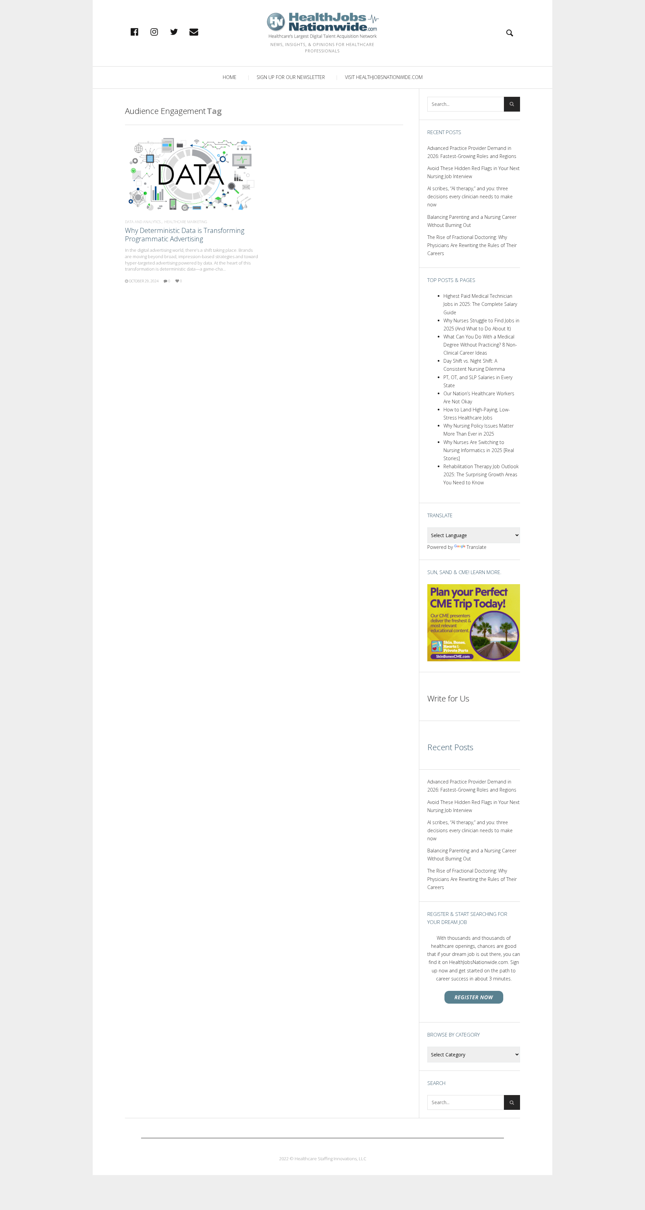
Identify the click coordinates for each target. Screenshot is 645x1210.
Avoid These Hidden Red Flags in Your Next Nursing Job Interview (473, 172)
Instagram (161, 32)
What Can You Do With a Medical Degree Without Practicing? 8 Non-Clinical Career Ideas (480, 344)
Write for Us (448, 698)
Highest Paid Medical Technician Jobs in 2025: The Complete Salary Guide (480, 304)
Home (229, 77)
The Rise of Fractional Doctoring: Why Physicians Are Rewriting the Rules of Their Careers (472, 245)
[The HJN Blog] (322, 25)
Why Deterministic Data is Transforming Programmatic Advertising (184, 234)
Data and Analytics (143, 222)
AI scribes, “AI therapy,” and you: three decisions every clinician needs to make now (470, 196)
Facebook (141, 32)
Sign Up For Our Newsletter (291, 77)
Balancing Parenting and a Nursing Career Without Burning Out (471, 221)
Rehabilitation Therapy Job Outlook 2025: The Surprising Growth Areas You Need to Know (481, 474)
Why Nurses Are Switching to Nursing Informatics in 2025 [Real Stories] (478, 450)
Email (201, 32)
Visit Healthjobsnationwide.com (384, 77)
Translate (476, 547)
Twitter (181, 32)
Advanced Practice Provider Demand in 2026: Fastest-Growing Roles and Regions (471, 152)
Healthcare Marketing (185, 222)
